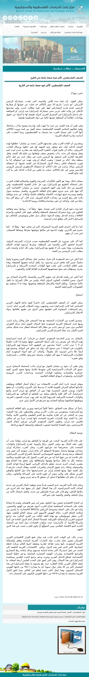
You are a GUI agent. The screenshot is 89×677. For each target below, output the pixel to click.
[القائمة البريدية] (10, 19)
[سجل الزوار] (20, 19)
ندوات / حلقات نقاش (57, 26)
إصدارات (43, 26)
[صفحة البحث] (5, 19)
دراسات (70, 26)
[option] (44, 50)
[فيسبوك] (30, 19)
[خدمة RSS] (15, 19)
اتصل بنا (34, 32)
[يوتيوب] (35, 19)
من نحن (43, 32)
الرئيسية (80, 26)
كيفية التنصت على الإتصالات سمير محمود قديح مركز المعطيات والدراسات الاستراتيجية (53, 616)
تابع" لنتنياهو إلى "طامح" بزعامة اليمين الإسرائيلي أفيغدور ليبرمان (61, 612)
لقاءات (16, 26)
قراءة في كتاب (55, 32)
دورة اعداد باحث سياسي (74, 32)
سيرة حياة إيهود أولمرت (76, 621)
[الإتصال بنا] (25, 19)
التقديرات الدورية (30, 26)
